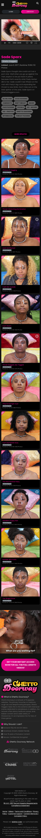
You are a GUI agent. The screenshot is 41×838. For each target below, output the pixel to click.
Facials (20, 107)
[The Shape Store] (20, 582)
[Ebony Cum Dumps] (30, 764)
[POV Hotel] (11, 777)
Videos (10, 811)
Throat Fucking (23, 116)
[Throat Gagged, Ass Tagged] (20, 348)
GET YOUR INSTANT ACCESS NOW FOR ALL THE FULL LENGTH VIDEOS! (20, 665)
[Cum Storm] (20, 309)
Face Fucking (8, 107)
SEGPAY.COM (17, 822)
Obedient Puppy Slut (10, 521)
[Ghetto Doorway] (19, 4)
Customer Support (15, 814)
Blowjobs (7, 99)
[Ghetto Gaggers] (30, 750)
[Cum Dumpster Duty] (20, 426)
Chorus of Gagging (9, 170)
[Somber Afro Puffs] (20, 543)
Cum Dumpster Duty (10, 443)
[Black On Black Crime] (11, 764)
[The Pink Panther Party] (20, 465)
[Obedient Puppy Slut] (20, 504)
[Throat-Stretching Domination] (20, 192)
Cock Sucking (21, 99)
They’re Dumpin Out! (10, 404)
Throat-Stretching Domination (14, 209)
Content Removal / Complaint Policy (26, 815)
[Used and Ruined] (20, 231)
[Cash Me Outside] (20, 270)
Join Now (30, 12)
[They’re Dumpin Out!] (20, 387)
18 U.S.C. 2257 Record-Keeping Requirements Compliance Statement (21, 804)
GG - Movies (32, 107)
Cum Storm (6, 326)
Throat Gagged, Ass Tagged (13, 365)
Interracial (8, 116)
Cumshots (7, 103)
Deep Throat (20, 103)
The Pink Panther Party (11, 482)
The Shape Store (8, 599)
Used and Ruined (8, 248)
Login (11, 12)
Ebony (31, 103)
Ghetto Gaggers (24, 111)
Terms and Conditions (23, 811)
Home (5, 811)
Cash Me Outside (9, 287)
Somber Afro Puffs (9, 560)
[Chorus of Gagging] (20, 153)
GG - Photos (8, 111)
